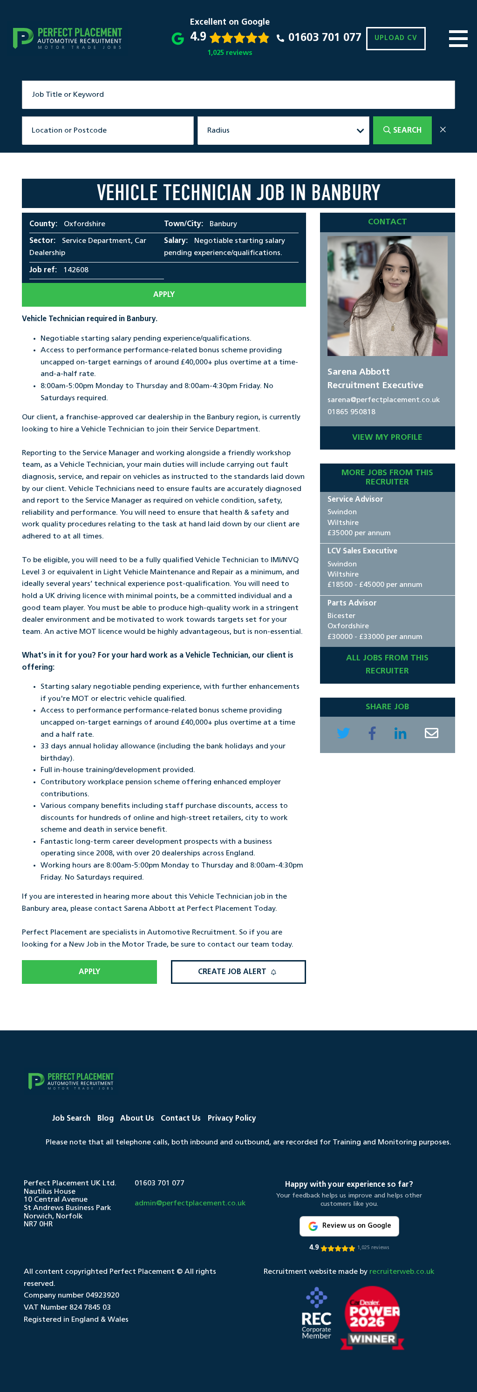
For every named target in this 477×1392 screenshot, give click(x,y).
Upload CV (396, 38)
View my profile (387, 438)
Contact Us (181, 1119)
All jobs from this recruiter (387, 664)
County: (43, 224)
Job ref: (43, 270)
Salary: (176, 241)
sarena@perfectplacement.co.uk (383, 400)
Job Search (71, 1119)
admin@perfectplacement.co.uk (190, 1203)
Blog (105, 1119)
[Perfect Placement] (67, 38)
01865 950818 (351, 412)
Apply (164, 295)
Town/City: (183, 224)
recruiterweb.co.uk (402, 1272)
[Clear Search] (443, 131)
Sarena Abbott (358, 372)
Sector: (42, 241)
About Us (137, 1119)
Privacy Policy (232, 1119)
